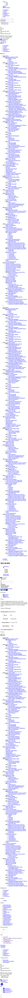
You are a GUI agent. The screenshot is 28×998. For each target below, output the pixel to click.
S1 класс (9, 134)
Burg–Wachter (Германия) (13, 65)
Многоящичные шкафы (11, 280)
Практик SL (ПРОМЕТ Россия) (15, 296)
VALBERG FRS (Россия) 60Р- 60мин (14, 120)
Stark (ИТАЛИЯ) (12, 181)
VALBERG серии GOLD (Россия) (13, 173)
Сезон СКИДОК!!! (7, 942)
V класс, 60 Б (10, 88)
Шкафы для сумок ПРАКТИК (15, 289)
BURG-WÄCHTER (7, 909)
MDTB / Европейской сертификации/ (16, 146)
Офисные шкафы (11, 214)
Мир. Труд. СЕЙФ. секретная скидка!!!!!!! (12, 938)
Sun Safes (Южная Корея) (11, 168)
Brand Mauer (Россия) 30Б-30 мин (13, 119)
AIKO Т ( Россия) (10, 192)
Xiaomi (9, 133)
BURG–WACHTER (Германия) (15, 72)
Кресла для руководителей (14, 222)
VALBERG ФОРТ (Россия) (14, 85)
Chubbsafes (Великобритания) (14, 149)
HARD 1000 (11, 249)
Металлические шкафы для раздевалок (16, 288)
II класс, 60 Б (10, 78)
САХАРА (10, 236)
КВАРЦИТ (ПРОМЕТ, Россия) (15, 99)
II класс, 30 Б (10, 74)
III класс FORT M (9, 161)
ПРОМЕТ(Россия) (12, 218)
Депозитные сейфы (9, 224)
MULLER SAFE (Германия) (14, 71)
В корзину (3, 584)
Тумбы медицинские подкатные (13, 269)
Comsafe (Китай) (6, 917)
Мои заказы (5, 960)
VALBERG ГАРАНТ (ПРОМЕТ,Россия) (17, 73)
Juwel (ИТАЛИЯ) (12, 142)
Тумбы (7, 260)
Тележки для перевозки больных (13, 264)
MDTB (9, 59)
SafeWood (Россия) (7, 925)
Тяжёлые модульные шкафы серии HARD (16, 248)
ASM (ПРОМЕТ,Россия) (13, 93)
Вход (5, 6)
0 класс (9, 132)
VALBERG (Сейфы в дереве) (12, 174)
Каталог (3, 635)
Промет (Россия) (6, 905)
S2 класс (9, 137)
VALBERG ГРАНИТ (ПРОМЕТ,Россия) (17, 77)
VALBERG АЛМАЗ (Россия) (14, 89)
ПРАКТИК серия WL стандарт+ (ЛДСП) (17, 211)
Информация (6, 13)
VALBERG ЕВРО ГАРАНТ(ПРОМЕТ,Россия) (14, 80)
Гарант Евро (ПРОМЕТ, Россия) (15, 104)
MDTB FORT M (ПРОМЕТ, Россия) (16, 107)
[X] (7, 590)
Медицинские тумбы (13, 275)
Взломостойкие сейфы (10, 91)
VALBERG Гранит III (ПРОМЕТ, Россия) (17, 109)
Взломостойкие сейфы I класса (14, 95)
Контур (4, 910)
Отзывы (5, 900)
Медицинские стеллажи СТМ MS (13, 267)
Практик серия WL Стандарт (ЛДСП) (16, 212)
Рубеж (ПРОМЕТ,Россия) (14, 113)
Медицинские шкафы (10, 271)
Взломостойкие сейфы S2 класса (14, 92)
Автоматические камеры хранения (16, 302)
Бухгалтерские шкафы (12, 295)
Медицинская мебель (9, 262)
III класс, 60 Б (10, 84)
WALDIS (5, 908)
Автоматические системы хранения (15, 301)
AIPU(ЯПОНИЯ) (12, 144)
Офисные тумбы (9, 213)
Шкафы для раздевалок (12, 209)
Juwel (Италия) (11, 124)
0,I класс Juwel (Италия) (11, 199)
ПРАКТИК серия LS (12, 292)
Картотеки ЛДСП (12, 284)
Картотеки (9, 282)
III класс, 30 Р (10, 81)
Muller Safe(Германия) (8, 923)
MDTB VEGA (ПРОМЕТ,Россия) (15, 205)
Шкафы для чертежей (10, 278)
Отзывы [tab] (6, 595)
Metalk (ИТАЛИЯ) (12, 184)
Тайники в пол (10, 194)
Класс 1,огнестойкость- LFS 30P (14, 187)
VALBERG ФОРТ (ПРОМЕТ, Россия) (16, 108)
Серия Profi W (11, 255)
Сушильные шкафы (11, 232)
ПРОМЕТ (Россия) (11, 58)
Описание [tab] (6, 594)
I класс (8, 141)
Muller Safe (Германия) (13, 67)
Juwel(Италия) (11, 139)
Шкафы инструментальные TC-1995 (16, 245)
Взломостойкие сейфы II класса (14, 101)
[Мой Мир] (5, 590)
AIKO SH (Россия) (10, 191)
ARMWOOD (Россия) (10, 172)
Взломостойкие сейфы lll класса (14, 106)
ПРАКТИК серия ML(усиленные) (15, 291)
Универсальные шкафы (11, 281)
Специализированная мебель (12, 259)
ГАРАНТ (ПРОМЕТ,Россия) (14, 97)
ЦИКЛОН (10, 238)
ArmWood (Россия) (7, 919)
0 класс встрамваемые (12, 122)
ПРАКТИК (10, 294)
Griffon (4, 913)
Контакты (5, 14)
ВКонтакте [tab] (6, 596)
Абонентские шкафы (10, 279)
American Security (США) (13, 180)
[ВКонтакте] (1, 590)
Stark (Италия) (9, 171)
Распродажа (5, 55)
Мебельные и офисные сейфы (11, 57)
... (3, 305)
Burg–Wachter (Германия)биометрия (16, 204)
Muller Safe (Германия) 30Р (14, 152)
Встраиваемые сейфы (9, 193)
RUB (4, 1)
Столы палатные (12, 274)
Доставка (5, 10)
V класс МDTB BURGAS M (12, 164)
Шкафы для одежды (12, 273)
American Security (12, 195)
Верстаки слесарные (11, 252)
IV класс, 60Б (10, 86)
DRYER (10, 233)
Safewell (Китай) (6, 922)
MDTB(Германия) (7, 915)
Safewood (8, 167)
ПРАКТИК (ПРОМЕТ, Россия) (15, 300)
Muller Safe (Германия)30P (14, 156)
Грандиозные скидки (7, 940)
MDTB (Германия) (12, 94)
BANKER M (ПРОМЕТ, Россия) (15, 112)
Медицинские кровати (11, 268)
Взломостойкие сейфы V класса (14, 114)
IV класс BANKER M (10, 162)
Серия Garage (11, 253)
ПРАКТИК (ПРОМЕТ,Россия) (15, 287)
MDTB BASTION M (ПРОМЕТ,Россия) (17, 105)
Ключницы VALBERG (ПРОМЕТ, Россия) (17, 304)
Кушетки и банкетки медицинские (13, 265)
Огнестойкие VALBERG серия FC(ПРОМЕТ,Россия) (15, 286)
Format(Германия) (7, 907)
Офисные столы (11, 216)
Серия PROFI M (11, 256)
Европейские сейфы (9, 121)
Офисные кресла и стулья (13, 219)
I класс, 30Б (10, 66)
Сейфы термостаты (7, 175)
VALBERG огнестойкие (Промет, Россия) (17, 299)
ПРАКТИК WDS (12, 241)
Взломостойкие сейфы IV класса (14, 111)
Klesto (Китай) (6, 921)
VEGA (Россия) (11, 131)
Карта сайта (3, 981)
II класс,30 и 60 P (11, 153)
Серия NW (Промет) (12, 215)
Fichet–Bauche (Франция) (13, 154)
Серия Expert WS (12, 258)
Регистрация (7, 7)
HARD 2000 (11, 251)
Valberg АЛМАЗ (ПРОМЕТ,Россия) (16, 117)
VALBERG (10, 61)
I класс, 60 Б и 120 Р (11, 69)
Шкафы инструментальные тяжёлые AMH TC (16, 247)
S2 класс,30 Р (10, 64)
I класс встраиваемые (12, 127)
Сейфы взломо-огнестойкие (11, 62)
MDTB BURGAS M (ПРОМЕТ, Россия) (17, 115)
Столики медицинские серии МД (13, 266)
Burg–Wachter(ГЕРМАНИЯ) (14, 126)
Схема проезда (6, 15)
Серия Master (11, 254)
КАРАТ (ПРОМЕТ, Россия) (14, 100)
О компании (6, 9)
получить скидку (4, 587)
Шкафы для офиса (11, 298)
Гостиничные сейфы (9, 189)
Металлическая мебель (10, 276)
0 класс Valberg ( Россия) (11, 200)
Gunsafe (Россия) (7, 920)
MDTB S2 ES (11, 138)
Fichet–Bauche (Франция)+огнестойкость (17, 125)
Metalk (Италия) (9, 169)
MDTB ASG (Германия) (13, 188)
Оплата (4, 12)
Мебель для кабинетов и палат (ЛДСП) (16, 272)
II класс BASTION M (10, 158)
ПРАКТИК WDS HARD (13, 240)
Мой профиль (6, 962)
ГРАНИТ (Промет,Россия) (14, 102)
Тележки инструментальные (13, 239)
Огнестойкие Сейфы (9, 118)
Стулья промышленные (11, 261)
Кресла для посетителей (13, 220)
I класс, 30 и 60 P (11, 148)
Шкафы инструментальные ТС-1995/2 (16, 244)
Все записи (3, 945)
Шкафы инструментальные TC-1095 (16, 246)
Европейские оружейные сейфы (12, 176)
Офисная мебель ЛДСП (10, 207)
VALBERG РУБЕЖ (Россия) (14, 87)
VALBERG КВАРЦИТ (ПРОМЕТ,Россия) (17, 68)
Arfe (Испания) (11, 198)
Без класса (9, 178)
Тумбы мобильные (11, 293)
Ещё (4, 16)
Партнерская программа (8, 961)
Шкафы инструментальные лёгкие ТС (15, 242)
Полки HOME (9, 208)
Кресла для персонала (13, 221)
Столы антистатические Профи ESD (14, 228)
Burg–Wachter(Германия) (13, 135)
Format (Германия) (7, 906)
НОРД (9, 234)
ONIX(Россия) (6, 912)
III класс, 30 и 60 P (11, 159)
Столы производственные (11, 231)
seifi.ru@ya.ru (5, 39)
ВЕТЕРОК (10, 235)
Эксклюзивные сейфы (10, 165)
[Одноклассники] (3, 590)
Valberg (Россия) (11, 202)
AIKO (9, 60)
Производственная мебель (10, 227)
